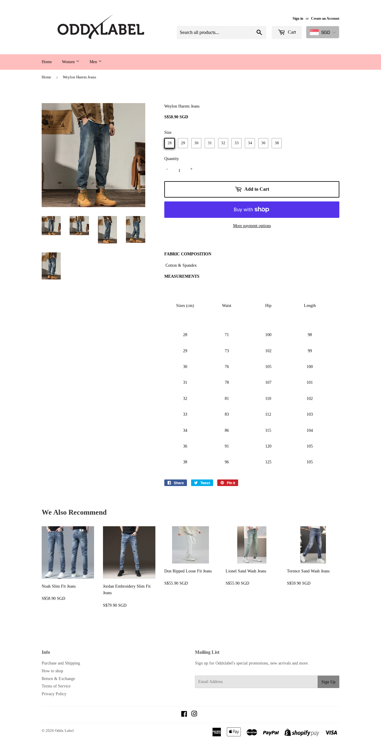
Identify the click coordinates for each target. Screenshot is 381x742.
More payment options (252, 225)
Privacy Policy (54, 694)
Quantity (171, 158)
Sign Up (328, 682)
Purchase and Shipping (61, 663)
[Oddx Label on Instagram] (194, 714)
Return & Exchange (58, 678)
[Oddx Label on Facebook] (184, 714)
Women (69, 62)
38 (277, 143)
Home (47, 62)
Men (94, 62)
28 (170, 143)
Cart (291, 32)
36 (263, 143)
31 (210, 143)
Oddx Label (64, 730)
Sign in (298, 18)
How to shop (52, 671)
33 (237, 143)
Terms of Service (56, 686)
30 (196, 143)
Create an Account (325, 18)
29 (183, 143)
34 (250, 143)
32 (223, 143)
